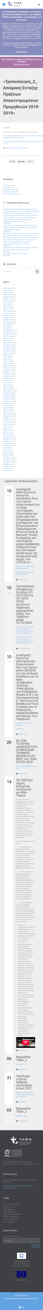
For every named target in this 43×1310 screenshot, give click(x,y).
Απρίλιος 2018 (7, 410)
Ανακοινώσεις (9, 148)
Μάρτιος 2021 (7, 340)
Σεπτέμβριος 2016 (9, 445)
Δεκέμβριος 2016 (8, 439)
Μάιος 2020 (6, 359)
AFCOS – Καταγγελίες (10, 1217)
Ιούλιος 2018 (7, 405)
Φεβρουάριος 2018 (9, 414)
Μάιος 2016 (6, 451)
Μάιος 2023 (6, 305)
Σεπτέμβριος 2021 (9, 334)
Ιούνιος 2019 (7, 382)
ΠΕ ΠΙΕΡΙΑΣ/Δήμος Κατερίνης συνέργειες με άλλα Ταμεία (24, 787)
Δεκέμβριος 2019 (8, 370)
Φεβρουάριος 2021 (9, 342)
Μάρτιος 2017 (7, 433)
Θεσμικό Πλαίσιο (9, 1207)
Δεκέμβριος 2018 (8, 395)
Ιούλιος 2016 (7, 447)
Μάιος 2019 (6, 384)
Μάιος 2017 (6, 428)
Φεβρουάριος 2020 (9, 365)
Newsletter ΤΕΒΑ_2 (23, 1110)
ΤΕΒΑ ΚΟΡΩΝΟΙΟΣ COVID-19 (12, 1214)
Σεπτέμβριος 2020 (9, 351)
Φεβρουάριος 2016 (9, 458)
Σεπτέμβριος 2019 (9, 376)
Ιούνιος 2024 (7, 290)
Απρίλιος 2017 (7, 430)
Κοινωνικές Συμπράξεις (11, 1204)
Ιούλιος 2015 (7, 468)
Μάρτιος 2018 (7, 412)
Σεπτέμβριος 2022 (9, 321)
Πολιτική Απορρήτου (10, 1219)
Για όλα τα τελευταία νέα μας (12, 1236)
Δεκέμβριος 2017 (8, 416)
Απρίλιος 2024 (7, 292)
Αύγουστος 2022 (8, 324)
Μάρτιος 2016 (7, 456)
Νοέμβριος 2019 (8, 372)
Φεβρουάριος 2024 (9, 294)
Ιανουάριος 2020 (8, 368)
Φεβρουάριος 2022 (9, 330)
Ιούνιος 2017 (7, 426)
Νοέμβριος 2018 (8, 397)
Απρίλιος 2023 (7, 307)
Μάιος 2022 (6, 328)
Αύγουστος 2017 (8, 424)
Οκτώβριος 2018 (8, 399)
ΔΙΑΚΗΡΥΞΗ (19, 729)
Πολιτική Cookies (9, 1222)
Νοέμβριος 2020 (8, 349)
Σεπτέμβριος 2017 (9, 422)
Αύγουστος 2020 (8, 353)
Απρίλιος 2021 (7, 338)
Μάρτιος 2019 (7, 389)
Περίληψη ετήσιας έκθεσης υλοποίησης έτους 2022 (24, 1082)
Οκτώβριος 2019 (8, 374)
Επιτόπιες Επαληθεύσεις (11, 194)
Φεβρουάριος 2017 (9, 435)
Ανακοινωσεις (23, 579)
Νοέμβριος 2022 (8, 317)
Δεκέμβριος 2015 (8, 462)
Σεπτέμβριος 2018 (9, 401)
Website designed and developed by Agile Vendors (21, 1298)
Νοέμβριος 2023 (8, 298)
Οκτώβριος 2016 (8, 443)
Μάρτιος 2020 (7, 363)
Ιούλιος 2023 (7, 303)
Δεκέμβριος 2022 (8, 315)
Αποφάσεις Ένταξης (21, 148)
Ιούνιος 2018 (7, 407)
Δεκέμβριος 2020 (8, 347)
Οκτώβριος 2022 (8, 319)
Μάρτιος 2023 (7, 309)
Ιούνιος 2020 (7, 357)
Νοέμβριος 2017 (8, 418)
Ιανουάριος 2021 (8, 345)
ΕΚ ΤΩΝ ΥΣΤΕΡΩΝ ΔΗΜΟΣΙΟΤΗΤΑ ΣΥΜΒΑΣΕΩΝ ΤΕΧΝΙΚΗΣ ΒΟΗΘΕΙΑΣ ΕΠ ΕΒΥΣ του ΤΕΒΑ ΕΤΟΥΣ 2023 (26, 751)
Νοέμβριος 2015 (8, 464)
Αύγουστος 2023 (8, 301)
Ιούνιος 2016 (7, 449)
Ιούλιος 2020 (7, 355)
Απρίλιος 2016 (7, 454)
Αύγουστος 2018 (8, 403)
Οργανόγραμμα (8, 1209)
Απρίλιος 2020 (7, 361)
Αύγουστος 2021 (8, 336)
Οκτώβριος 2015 (8, 466)
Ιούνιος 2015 (7, 470)
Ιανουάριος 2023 (8, 313)
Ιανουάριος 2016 (8, 460)
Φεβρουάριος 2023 (9, 311)
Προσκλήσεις (7, 187)
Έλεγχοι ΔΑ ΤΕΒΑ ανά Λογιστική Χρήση (15, 253)
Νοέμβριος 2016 (8, 441)
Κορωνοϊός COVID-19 (9, 192)
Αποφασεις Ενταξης (25, 648)
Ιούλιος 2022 (7, 326)
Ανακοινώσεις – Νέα (10, 1212)
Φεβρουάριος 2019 (9, 391)
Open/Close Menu (4, 4)
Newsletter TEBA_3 (23, 1058)
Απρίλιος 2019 (7, 386)
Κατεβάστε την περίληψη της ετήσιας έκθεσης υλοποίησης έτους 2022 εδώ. (25, 1094)
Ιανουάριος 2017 (8, 437)
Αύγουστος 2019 (8, 378)
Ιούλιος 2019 (7, 380)
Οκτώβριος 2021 (8, 332)
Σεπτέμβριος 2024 (9, 288)
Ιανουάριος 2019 (8, 393)
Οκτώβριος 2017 (8, 420)
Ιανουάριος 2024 (8, 296)
